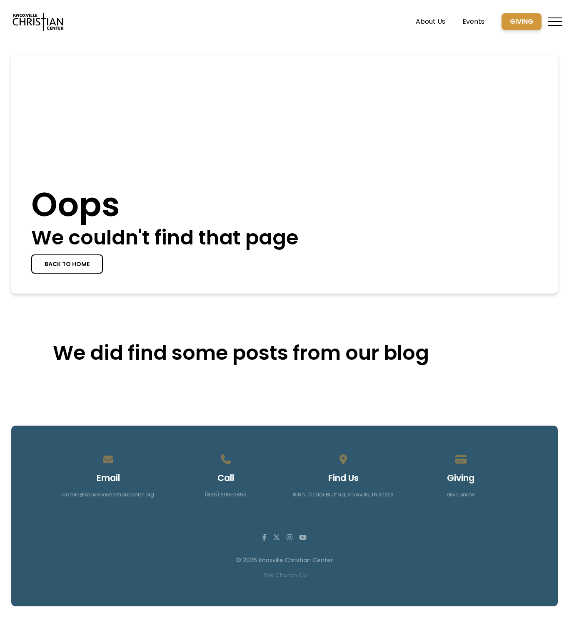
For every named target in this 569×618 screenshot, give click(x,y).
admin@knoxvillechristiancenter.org (108, 494)
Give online (461, 494)
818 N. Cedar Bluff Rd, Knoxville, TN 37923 (343, 494)
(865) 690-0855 (226, 494)
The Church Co (284, 575)
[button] (555, 22)
